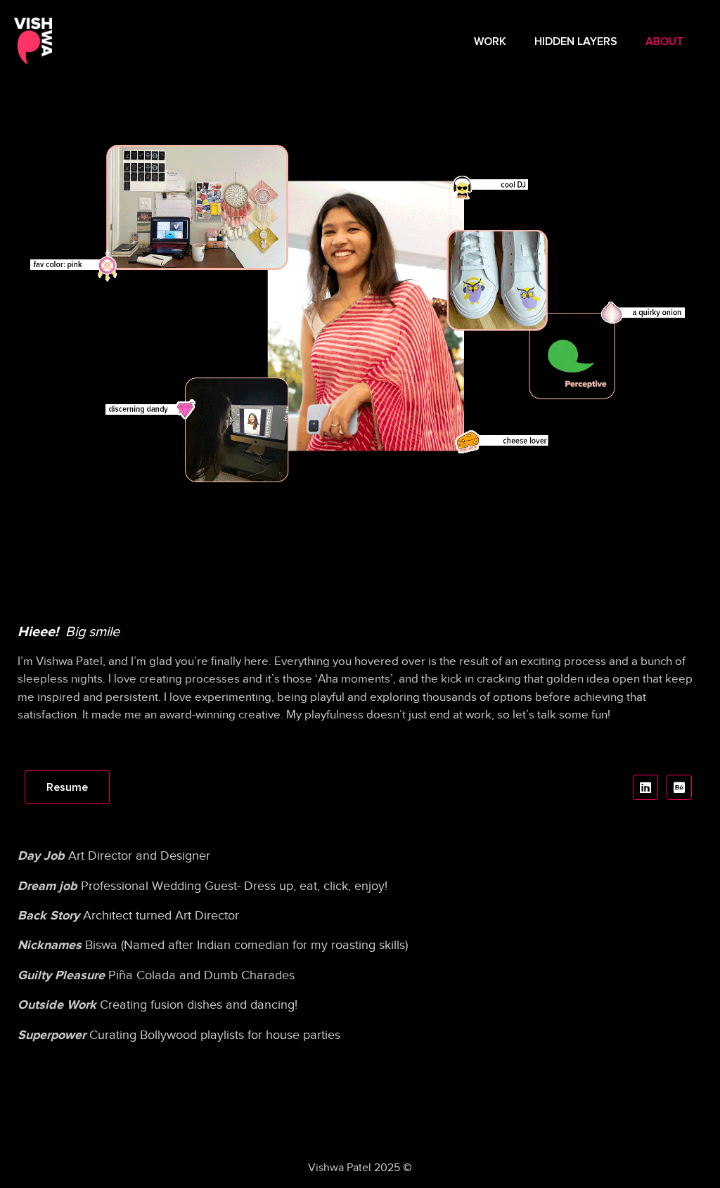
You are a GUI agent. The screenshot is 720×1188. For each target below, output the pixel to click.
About (664, 41)
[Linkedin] (645, 787)
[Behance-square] (679, 787)
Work (490, 41)
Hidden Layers (575, 41)
